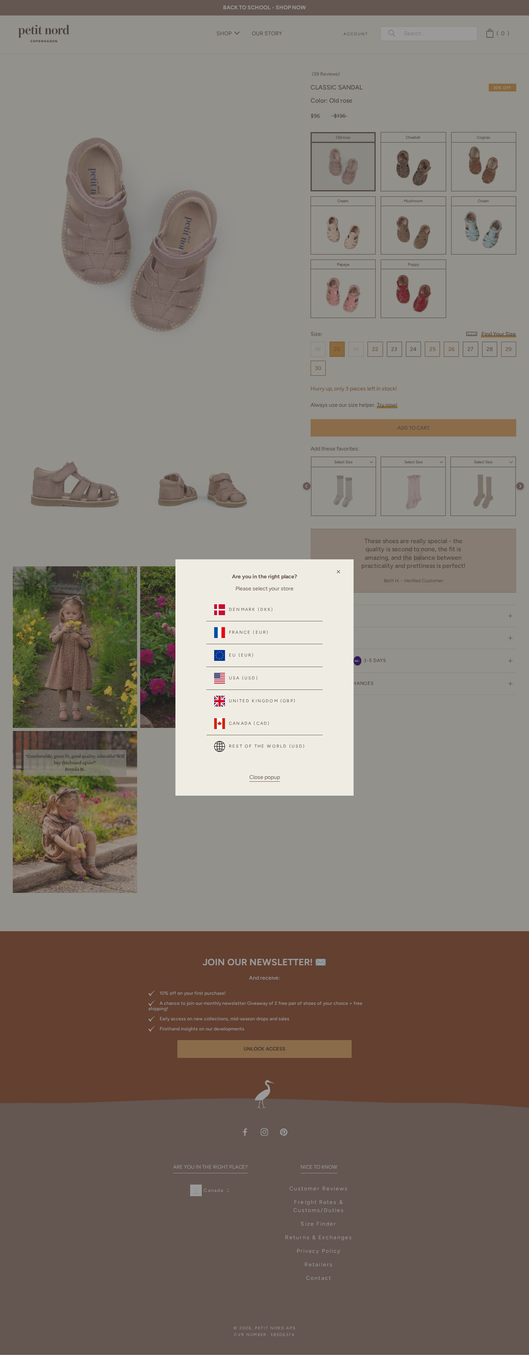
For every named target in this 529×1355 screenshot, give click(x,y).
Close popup (264, 777)
